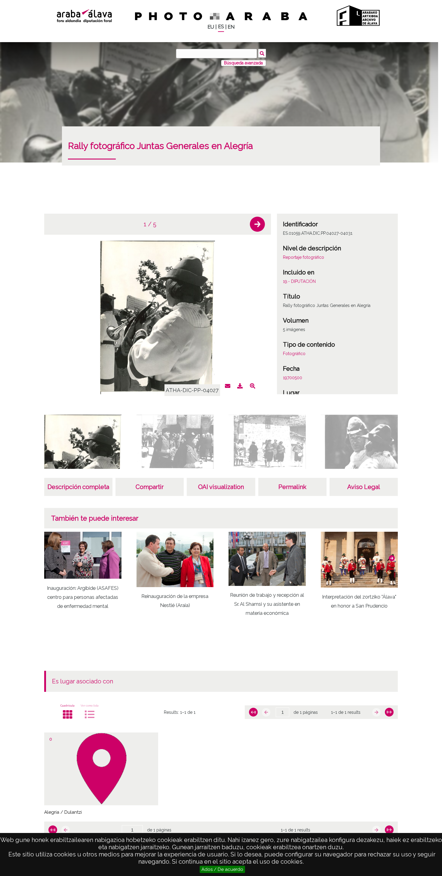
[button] (257, 224)
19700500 (292, 377)
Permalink (292, 487)
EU (210, 27)
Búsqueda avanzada (243, 62)
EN (231, 27)
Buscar (262, 53)
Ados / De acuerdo (222, 869)
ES (221, 26)
